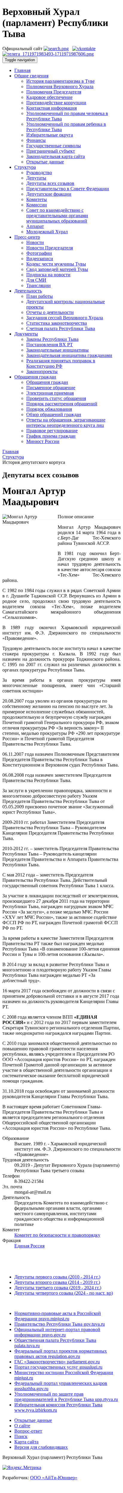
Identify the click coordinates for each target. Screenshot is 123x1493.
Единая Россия (29, 1245)
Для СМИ (36, 280)
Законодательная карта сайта (55, 156)
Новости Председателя (49, 247)
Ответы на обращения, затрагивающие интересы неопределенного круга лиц (65, 422)
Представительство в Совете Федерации (67, 188)
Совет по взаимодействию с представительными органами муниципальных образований (57, 215)
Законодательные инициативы (57, 349)
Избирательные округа (49, 134)
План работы (39, 296)
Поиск (20, 1436)
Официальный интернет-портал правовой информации (57, 1332)
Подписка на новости (48, 274)
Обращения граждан (47, 382)
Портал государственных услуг (58, 1367)
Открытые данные (45, 161)
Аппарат (35, 226)
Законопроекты (42, 371)
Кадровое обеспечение (49, 97)
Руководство (39, 172)
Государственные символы (53, 145)
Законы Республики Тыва (52, 339)
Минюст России (42, 441)
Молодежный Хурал (47, 231)
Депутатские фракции (48, 194)
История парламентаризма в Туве (60, 81)
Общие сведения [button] (31, 75)
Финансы (36, 140)
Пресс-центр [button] (27, 237)
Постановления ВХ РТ (49, 344)
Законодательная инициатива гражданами (69, 355)
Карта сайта (26, 1441)
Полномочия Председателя (53, 91)
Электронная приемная (50, 393)
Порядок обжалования (49, 409)
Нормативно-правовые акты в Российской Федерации (57, 1316)
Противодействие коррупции (56, 102)
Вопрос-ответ (28, 1431)
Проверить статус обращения (56, 398)
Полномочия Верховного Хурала (59, 86)
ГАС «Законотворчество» (57, 1361)
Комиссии (36, 204)
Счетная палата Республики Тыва (60, 328)
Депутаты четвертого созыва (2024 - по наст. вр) (63, 1293)
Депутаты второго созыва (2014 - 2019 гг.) (57, 1282)
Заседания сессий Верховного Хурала (64, 317)
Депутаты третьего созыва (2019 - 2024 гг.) (57, 1287)
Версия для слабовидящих (41, 1447)
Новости (35, 242)
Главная (22, 70)
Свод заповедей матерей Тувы (57, 269)
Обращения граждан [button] (35, 376)
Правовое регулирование (52, 430)
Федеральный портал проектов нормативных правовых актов (60, 1353)
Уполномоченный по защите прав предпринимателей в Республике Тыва (66, 1396)
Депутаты (36, 177)
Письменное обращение (50, 387)
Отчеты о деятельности (50, 312)
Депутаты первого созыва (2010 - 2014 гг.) (57, 1276)
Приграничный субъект (50, 151)
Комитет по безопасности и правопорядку (57, 1235)
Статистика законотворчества (56, 323)
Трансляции (38, 285)
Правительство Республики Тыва (59, 1324)
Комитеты (36, 199)
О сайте (22, 1425)
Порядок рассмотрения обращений (61, 403)
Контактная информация (51, 108)
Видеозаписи (39, 258)
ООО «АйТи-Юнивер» (53, 1477)
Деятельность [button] (28, 290)
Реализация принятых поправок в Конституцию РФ (60, 363)
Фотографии (39, 253)
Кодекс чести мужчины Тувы (56, 263)
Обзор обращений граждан (53, 414)
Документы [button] (26, 333)
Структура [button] (25, 167)
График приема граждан (51, 436)
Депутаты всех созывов (50, 183)
